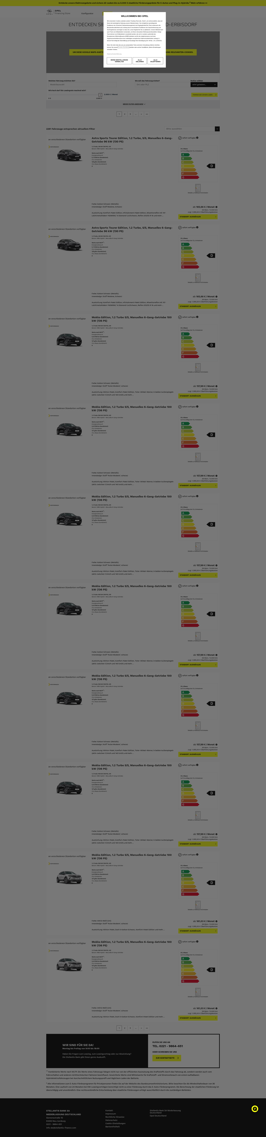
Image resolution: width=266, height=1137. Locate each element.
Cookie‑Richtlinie (123, 47)
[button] (119, 60)
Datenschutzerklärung (114, 54)
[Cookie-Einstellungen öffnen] (255, 1108)
